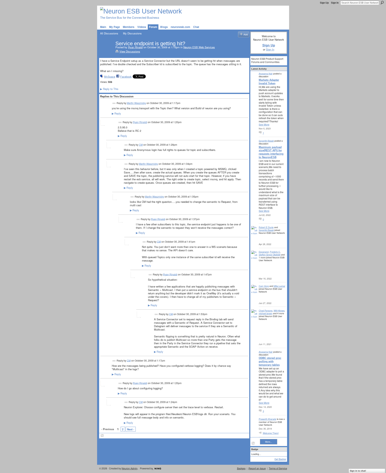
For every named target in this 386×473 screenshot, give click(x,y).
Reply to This (109, 89)
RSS (102, 436)
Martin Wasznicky (136, 103)
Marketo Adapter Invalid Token (269, 81)
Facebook (126, 76)
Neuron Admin (130, 468)
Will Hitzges (279, 310)
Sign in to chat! (358, 471)
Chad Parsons (265, 310)
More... (268, 441)
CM (141, 144)
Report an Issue (257, 468)
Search (382, 2)
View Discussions (129, 51)
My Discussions (132, 33)
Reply (116, 113)
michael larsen (265, 313)
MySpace (109, 76)
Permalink (114, 103)
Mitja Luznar (279, 286)
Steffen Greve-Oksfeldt (269, 254)
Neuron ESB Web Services (199, 47)
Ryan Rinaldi (135, 47)
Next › (130, 429)
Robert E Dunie (266, 227)
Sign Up (324, 2)
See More (264, 124)
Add (245, 34)
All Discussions (109, 33)
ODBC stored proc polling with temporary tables (270, 361)
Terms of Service (278, 468)
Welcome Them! (271, 433)
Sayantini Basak (266, 140)
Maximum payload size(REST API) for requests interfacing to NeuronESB (271, 152)
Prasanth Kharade (267, 418)
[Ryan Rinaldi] (106, 52)
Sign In (335, 2)
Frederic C (275, 251)
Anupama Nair (266, 73)
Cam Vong (264, 286)
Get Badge (280, 459)
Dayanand (264, 251)
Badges (241, 468)
